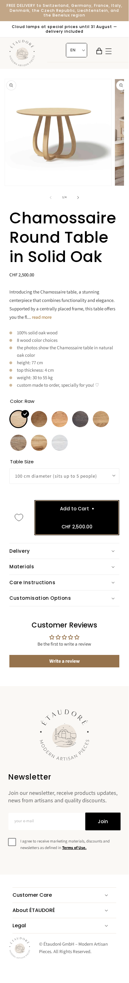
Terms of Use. (74, 848)
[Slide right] (78, 197)
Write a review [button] (64, 661)
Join (103, 821)
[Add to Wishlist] (19, 517)
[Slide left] (50, 197)
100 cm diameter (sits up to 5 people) (56, 476)
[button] (99, 51)
